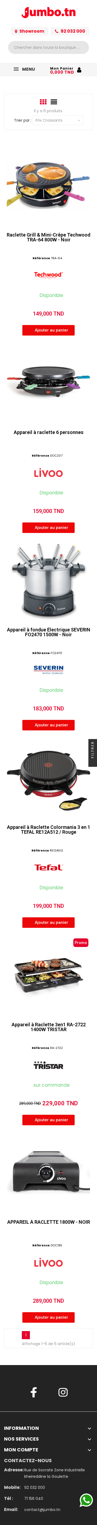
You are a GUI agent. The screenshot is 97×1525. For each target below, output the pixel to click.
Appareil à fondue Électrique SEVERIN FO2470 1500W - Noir (48, 632)
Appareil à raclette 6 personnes (49, 432)
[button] (48, 330)
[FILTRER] (92, 762)
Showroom (31, 31)
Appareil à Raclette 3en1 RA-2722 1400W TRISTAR (49, 1027)
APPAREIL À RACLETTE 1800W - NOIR (48, 1222)
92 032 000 (73, 31)
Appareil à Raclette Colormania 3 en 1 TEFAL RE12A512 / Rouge (48, 829)
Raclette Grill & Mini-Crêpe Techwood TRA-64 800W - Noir (48, 237)
